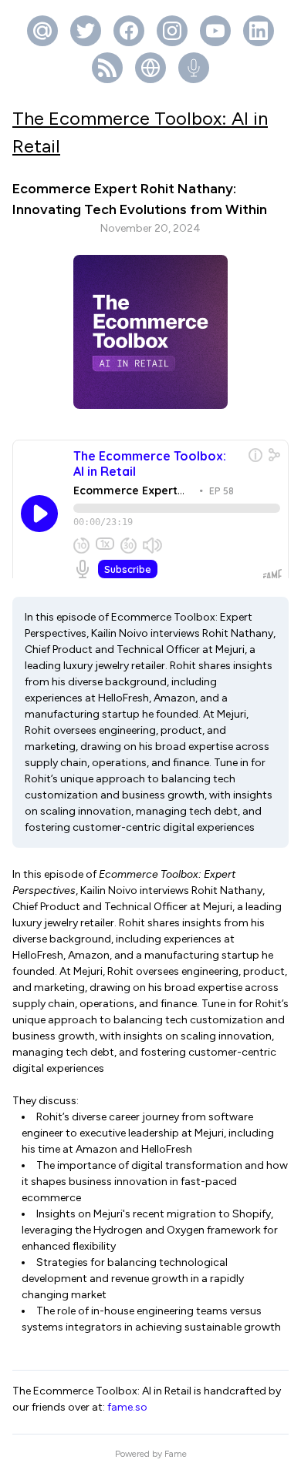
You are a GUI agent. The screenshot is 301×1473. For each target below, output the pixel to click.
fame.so (127, 1407)
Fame (175, 1453)
